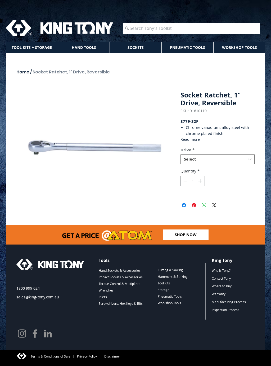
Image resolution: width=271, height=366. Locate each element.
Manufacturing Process (229, 302)
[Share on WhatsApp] (204, 205)
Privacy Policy (87, 356)
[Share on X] (214, 205)
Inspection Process (225, 310)
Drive (187, 150)
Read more (190, 139)
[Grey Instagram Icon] (22, 333)
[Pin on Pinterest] (194, 205)
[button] (32, 47)
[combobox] (217, 159)
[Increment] (200, 181)
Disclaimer (111, 356)
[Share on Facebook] (184, 205)
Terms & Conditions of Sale (50, 356)
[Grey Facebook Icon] (34, 333)
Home (22, 72)
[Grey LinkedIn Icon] (47, 333)
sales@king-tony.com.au (37, 296)
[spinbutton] (192, 181)
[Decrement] (184, 181)
